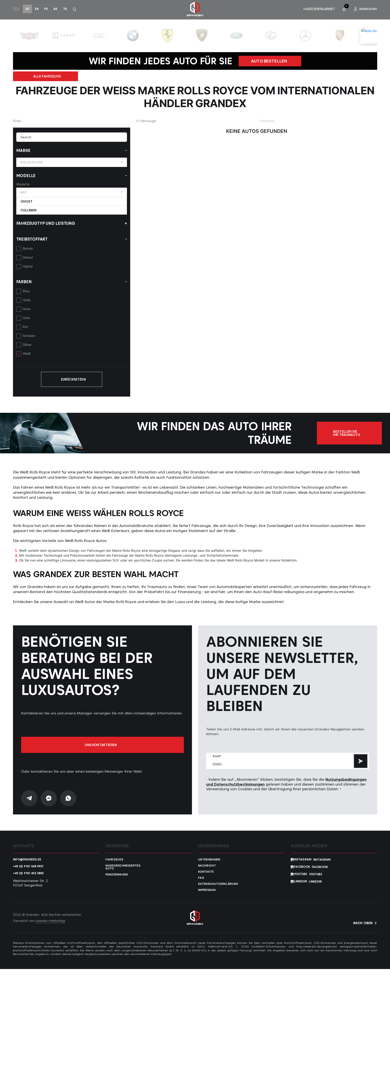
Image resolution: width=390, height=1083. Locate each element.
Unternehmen (209, 859)
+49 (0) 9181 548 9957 (28, 866)
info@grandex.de (27, 859)
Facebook (320, 867)
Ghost (27, 201)
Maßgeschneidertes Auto (122, 867)
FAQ (201, 877)
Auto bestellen (269, 61)
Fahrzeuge (114, 859)
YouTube (315, 874)
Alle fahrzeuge (47, 76)
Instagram (322, 859)
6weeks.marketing (50, 921)
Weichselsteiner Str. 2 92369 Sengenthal (30, 883)
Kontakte (206, 871)
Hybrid (27, 266)
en (37, 9)
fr (46, 9)
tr (65, 9)
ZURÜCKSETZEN (73, 379)
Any (23, 192)
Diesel (28, 257)
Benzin (28, 249)
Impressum (207, 889)
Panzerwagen (116, 874)
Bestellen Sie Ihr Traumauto (346, 433)
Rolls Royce (31, 162)
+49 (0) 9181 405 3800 (28, 873)
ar (55, 9)
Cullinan (28, 210)
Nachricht (207, 865)
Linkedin (315, 881)
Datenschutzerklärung (215, 883)
